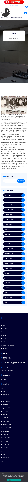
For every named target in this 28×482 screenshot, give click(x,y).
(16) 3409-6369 (7, 357)
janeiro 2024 (7, 302)
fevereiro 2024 (8, 297)
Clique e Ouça (14, 5)
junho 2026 (7, 195)
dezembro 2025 (8, 209)
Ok (8, 480)
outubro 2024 (8, 258)
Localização (6, 338)
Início (4, 322)
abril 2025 (7, 239)
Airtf (4, 325)
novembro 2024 (8, 253)
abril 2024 (7, 287)
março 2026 (7, 200)
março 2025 (7, 244)
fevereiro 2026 (8, 205)
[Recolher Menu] (25, 13)
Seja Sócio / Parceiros (8, 345)
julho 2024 (7, 273)
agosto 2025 (7, 224)
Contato (5, 348)
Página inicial (12, 38)
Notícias (5, 341)
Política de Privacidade (7, 370)
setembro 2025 (8, 219)
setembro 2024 (8, 263)
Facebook (5, 332)
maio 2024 (7, 283)
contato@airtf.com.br (9, 367)
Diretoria (5, 328)
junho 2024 (7, 278)
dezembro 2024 (8, 248)
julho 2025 (7, 229)
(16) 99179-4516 (7, 359)
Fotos (4, 335)
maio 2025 (7, 234)
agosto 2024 (8, 268)
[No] (26, 477)
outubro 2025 (8, 214)
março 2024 (7, 292)
